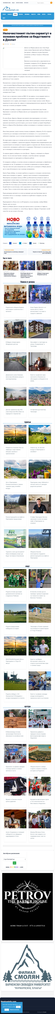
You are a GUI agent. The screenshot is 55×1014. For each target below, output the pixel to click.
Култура (43, 14)
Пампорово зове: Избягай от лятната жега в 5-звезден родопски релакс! (39, 484)
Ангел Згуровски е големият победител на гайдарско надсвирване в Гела (15, 834)
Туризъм (49, 14)
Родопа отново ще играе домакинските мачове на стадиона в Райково (14, 594)
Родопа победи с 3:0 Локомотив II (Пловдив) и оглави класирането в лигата (15, 696)
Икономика (27, 14)
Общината (10, 14)
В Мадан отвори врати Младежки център (43, 274)
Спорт (4, 18)
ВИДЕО (13, 2)
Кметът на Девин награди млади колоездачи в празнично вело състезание (39, 696)
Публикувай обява (7, 2)
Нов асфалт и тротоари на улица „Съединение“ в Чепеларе (38, 344)
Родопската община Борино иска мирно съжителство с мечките (10, 275)
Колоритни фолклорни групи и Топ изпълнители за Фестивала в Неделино (39, 801)
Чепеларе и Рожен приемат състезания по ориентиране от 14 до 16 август (39, 628)
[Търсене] (51, 3)
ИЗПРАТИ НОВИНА (19, 2)
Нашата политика (14, 1009)
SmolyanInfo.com (8, 1001)
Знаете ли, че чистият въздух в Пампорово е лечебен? (37, 449)
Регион (15, 14)
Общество (33, 14)
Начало (4, 14)
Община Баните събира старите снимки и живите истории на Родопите (38, 768)
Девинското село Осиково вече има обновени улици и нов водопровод (15, 377)
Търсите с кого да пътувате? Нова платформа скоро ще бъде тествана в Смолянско (15, 554)
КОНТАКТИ (26, 2)
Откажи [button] (6, 1009)
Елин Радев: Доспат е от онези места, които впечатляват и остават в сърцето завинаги (27, 275)
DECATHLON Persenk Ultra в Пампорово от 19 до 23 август (14, 661)
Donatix (44, 1012)
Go (14, 863)
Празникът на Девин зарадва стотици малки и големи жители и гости (15, 768)
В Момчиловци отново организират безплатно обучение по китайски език (14, 734)
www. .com (14, 867)
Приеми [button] (18, 1006)
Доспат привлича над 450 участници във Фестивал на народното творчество (15, 411)
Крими (39, 14)
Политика (21, 14)
